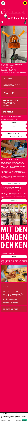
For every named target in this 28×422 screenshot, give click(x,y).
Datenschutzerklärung (13, 417)
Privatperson (8, 78)
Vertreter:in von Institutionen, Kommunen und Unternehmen (10, 103)
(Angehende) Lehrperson (8, 93)
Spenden (6, 286)
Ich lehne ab (18, 420)
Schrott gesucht (10, 309)
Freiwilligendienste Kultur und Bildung (11, 190)
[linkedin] (14, 126)
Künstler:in (8, 112)
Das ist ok (24, 420)
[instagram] (14, 129)
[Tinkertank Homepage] (3, 3)
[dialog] (14, 417)
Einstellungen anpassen (6, 420)
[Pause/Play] (2, 22)
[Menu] (25, 3)
